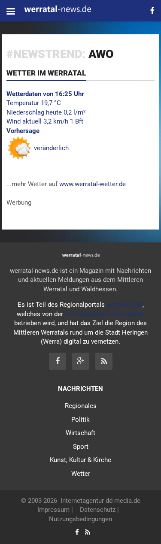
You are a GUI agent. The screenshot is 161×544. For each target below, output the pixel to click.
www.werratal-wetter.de (92, 184)
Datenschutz (97, 510)
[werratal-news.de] (66, 9)
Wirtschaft (80, 433)
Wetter (80, 474)
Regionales (81, 406)
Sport (80, 446)
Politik (80, 419)
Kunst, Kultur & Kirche (80, 460)
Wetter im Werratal (46, 73)
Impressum (53, 510)
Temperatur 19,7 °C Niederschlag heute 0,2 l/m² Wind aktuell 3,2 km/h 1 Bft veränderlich (46, 121)
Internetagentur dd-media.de (105, 314)
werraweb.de (124, 304)
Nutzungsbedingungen (80, 519)
